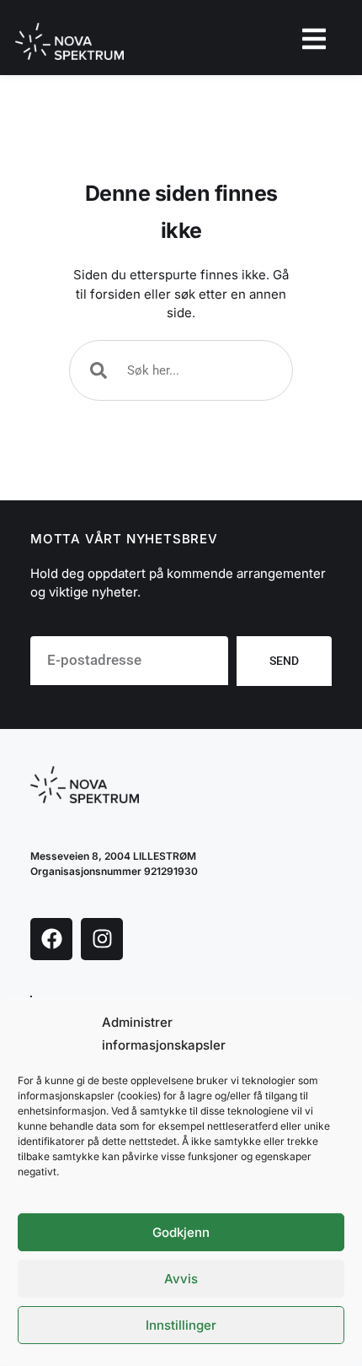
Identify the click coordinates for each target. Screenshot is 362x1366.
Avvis (181, 1279)
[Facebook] (51, 939)
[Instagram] (102, 939)
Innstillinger (181, 1325)
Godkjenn (181, 1232)
